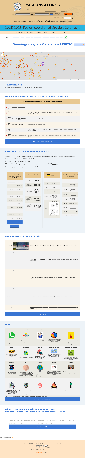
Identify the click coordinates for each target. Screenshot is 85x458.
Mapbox (83, 79)
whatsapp (55, 164)
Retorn (57, 37)
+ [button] (1, 53)
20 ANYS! (22, 37)
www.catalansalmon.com (50, 11)
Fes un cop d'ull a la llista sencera (42, 399)
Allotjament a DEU (37, 37)
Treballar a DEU (46, 37)
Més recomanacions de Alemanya (42, 141)
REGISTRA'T (68, 14)
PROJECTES (30, 32)
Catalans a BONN (73, 203)
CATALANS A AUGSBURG (73, 185)
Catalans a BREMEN (73, 211)
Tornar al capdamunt (78, 44)
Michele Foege (11, 185)
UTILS (38, 32)
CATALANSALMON (19, 32)
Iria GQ (11, 218)
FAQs (61, 37)
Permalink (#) (64, 11)
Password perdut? (57, 14)
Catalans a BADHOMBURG (73, 190)
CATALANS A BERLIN (73, 199)
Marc (11, 196)
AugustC (11, 207)
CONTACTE (62, 32)
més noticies (42, 314)
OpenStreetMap (72, 79)
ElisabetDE (11, 214)
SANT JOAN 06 (16, 37)
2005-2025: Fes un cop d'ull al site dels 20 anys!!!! (42, 28)
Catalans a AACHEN (73, 180)
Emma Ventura (11, 182)
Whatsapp (28, 37)
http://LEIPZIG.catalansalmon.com (51, 443)
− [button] (1, 55)
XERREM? (54, 32)
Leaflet (58, 79)
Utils (32, 37)
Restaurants (14, 107)
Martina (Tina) (11, 211)
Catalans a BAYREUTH (73, 194)
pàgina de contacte (46, 167)
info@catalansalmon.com (49, 449)
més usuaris (14, 222)
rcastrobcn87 (11, 193)
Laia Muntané (11, 203)
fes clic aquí (25, 161)
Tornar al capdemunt (5, 437)
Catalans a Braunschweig (73, 207)
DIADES (45, 32)
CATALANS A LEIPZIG (43, 5)
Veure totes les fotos (42, 426)
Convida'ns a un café (46, 452)
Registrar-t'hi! (15, 226)
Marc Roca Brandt (11, 200)
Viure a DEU (52, 37)
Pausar (11, 189)
